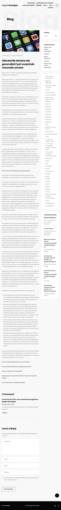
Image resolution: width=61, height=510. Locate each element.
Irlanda (47, 161)
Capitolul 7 (48, 119)
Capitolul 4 (48, 111)
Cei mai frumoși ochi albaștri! (49, 250)
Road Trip (48, 189)
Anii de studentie (50, 92)
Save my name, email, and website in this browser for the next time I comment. (21, 479)
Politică (47, 168)
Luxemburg (48, 166)
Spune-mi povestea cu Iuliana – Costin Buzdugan (50, 196)
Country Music (49, 131)
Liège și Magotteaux (47, 57)
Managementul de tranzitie (44, 3)
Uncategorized (49, 203)
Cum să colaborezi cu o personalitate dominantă (50, 222)
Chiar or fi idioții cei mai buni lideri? (12, 371)
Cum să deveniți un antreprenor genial (13, 382)
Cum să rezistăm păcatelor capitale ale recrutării (16, 366)
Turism (47, 200)
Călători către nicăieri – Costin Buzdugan (49, 99)
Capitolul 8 (48, 122)
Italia (46, 163)
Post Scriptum (49, 171)
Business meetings (50, 95)
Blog (50, 5)
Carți (45, 5)
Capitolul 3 (48, 109)
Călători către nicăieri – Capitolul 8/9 (47, 49)
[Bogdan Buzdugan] (10, 5)
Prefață (47, 176)
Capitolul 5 (48, 114)
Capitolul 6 (48, 117)
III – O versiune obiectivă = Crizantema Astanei (50, 154)
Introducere (48, 158)
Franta (47, 136)
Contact (50, 7)
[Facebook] (58, 506)
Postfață (47, 174)
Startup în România (28, 5)
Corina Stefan (48, 228)
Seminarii (39, 5)
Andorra (47, 90)
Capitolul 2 (48, 106)
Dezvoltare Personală (17, 55)
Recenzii (47, 181)
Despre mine (31, 3)
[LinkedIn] (55, 506)
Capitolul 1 (48, 104)
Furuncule (46, 281)
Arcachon (46, 61)
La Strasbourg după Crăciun (49, 294)
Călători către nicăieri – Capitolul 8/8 (47, 65)
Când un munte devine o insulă (50, 265)
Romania (47, 192)
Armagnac (47, 54)
